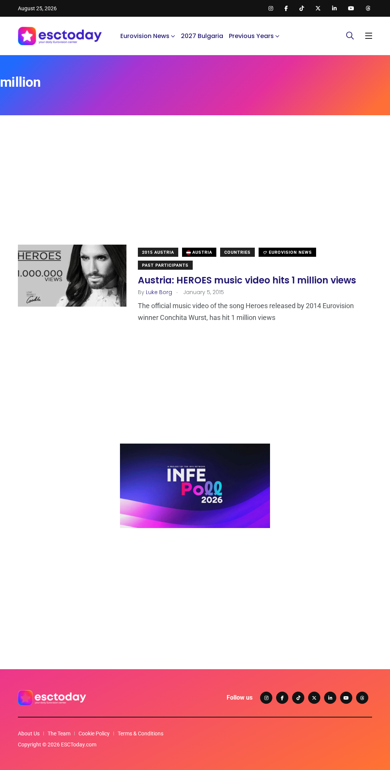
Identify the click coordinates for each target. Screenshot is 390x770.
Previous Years (251, 36)
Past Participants (165, 265)
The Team (59, 733)
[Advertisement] (195, 191)
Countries (237, 252)
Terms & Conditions (140, 733)
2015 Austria (158, 252)
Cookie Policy (94, 733)
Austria (201, 252)
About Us (29, 733)
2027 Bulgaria (202, 36)
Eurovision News (144, 36)
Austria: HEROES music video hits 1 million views (247, 280)
